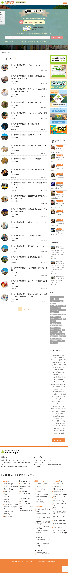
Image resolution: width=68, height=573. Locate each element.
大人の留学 (62, 314)
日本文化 (53, 321)
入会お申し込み (24, 483)
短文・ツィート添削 (42, 494)
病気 (57, 332)
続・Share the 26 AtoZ (59, 523)
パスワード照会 (24, 503)
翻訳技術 (62, 334)
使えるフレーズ (54, 312)
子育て (59, 316)
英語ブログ (53, 338)
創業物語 (6, 499)
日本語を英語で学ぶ (55, 323)
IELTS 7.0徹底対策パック (42, 554)
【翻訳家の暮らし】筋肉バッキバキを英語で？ (57, 222)
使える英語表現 (54, 314)
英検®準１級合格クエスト (43, 514)
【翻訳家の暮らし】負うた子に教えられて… (57, 231)
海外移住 (59, 329)
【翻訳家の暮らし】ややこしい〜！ (57, 213)
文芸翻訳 (60, 318)
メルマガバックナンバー (27, 506)
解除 (21, 488)
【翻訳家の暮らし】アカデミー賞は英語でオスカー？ (57, 195)
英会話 (52, 336)
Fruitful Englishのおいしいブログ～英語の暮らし (33, 561)
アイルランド (54, 301)
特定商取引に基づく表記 (10, 507)
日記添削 (38, 486)
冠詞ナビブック (57, 483)
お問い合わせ (7, 511)
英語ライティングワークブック (59, 508)
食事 (52, 343)
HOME (5, 481)
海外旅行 (53, 327)
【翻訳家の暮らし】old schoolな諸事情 (57, 176)
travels (57, 299)
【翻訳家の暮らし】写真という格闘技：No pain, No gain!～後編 (57, 280)
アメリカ (61, 301)
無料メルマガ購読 (25, 486)
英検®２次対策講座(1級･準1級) (42, 531)
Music (52, 299)
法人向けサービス (9, 516)
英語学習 (60, 338)
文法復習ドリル (57, 527)
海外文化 (60, 325)
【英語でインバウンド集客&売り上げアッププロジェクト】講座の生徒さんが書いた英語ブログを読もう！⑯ (57, 252)
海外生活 (53, 329)
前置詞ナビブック (58, 491)
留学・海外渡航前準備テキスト (59, 513)
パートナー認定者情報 (26, 510)
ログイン (22, 501)
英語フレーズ (62, 336)
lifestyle (61, 297)
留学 (63, 329)
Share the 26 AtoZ (58, 520)
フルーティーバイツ (58, 530)
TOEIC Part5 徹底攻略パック (43, 544)
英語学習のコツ (54, 340)
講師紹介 (6, 494)
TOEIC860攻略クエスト (43, 539)
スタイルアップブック (59, 532)
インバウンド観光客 (55, 305)
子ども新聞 (53, 316)
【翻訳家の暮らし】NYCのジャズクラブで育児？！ (57, 186)
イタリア (53, 303)
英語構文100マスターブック (59, 497)
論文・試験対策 (40, 496)
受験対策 (38, 499)
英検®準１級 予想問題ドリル (43, 522)
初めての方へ (7, 483)
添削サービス (39, 481)
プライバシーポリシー (10, 504)
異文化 (52, 332)
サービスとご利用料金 (10, 486)
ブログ (6, 496)
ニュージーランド (55, 310)
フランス (63, 310)
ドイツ (59, 308)
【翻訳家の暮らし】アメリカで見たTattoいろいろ (57, 204)
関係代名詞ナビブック (59, 494)
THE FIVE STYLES (58, 501)
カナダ (63, 305)
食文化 (56, 343)
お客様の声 (7, 491)
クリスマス (53, 308)
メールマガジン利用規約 (26, 41)
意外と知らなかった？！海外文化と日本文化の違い (57, 149)
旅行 (64, 318)
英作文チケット (40, 483)
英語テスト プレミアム (59, 516)
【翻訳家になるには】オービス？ (57, 158)
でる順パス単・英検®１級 (43, 510)
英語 (57, 336)
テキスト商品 (56, 481)
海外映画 (59, 327)
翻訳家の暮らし (54, 334)
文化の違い (53, 318)
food (57, 297)
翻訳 (60, 332)
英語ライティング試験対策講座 (43, 527)
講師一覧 (58, 440)
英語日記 (62, 340)
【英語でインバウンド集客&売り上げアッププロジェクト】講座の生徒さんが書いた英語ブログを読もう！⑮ (57, 267)
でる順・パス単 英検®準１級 (43, 518)
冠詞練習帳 (56, 486)
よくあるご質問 (24, 493)
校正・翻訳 (39, 502)
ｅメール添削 (40, 489)
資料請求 (6, 514)
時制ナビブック (57, 489)
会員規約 (22, 491)
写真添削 (38, 491)
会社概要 (6, 502)
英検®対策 (38, 506)
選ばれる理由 (7, 489)
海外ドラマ (53, 325)
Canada (52, 297)
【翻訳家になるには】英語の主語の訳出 (57, 167)
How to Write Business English (59, 504)
